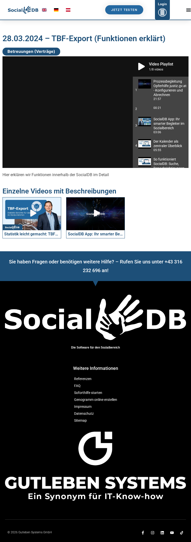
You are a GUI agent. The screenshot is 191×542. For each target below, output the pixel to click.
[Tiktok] (182, 533)
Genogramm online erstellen (95, 400)
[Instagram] (152, 533)
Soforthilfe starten (88, 393)
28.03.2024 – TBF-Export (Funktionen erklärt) (83, 38)
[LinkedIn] (162, 533)
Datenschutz (84, 414)
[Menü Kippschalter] (188, 9)
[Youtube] (172, 533)
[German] (56, 11)
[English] (44, 11)
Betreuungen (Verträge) (31, 51)
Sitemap (80, 420)
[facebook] (143, 533)
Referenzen (83, 379)
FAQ (77, 386)
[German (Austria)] (68, 11)
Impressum (83, 407)
